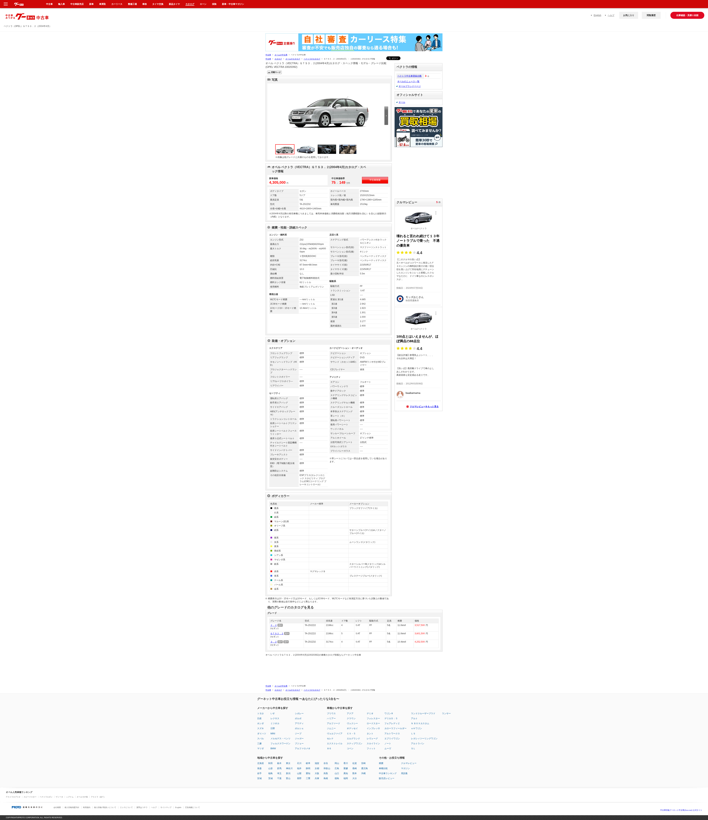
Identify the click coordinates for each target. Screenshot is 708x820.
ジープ (298, 733)
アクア (350, 713)
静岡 (308, 768)
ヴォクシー (352, 723)
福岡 (345, 778)
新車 (91, 4)
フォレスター (373, 718)
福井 (299, 768)
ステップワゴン (354, 743)
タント (370, 733)
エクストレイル (334, 743)
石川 (299, 763)
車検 (144, 4)
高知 (345, 773)
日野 (272, 728)
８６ (329, 748)
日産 (259, 718)
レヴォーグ (372, 738)
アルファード (333, 723)
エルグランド (353, 738)
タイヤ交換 (157, 4)
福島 (270, 773)
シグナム (70, 797)
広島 (337, 768)
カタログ (278, 59)
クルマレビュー (409, 763)
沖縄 (363, 773)
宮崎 (363, 763)
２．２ (273, 625)
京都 (317, 768)
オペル (402, 102)
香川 (345, 763)
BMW (273, 748)
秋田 (270, 763)
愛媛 (345, 768)
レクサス (274, 718)
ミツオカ (274, 723)
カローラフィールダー (395, 728)
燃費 (381, 763)
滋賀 (317, 763)
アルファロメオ (302, 748)
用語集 (404, 773)
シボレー (299, 713)
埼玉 (279, 773)
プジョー (299, 743)
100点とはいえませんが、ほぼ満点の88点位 (417, 339)
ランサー (446, 713)
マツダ (260, 748)
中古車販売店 (77, 4)
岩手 (259, 773)
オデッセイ (352, 728)
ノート (387, 743)
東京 (288, 763)
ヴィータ (59, 797)
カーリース (116, 4)
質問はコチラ (142, 807)
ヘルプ (611, 15)
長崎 (354, 768)
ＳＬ (413, 748)
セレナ (330, 738)
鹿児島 (364, 768)
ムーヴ (387, 748)
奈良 (326, 763)
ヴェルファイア (334, 733)
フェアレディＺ (392, 723)
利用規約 (86, 807)
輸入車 (61, 4)
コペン (350, 748)
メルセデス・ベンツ (280, 738)
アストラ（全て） (98, 797)
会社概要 (57, 807)
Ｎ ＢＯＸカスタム (420, 723)
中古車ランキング (388, 773)
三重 (308, 778)
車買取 (102, 4)
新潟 (288, 773)
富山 (288, 778)
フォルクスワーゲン (280, 743)
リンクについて (126, 807)
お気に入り (628, 15)
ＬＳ (413, 733)
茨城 (270, 778)
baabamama (413, 392)
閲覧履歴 (651, 15)
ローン (203, 4)
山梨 (299, 773)
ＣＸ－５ (351, 733)
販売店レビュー (386, 778)
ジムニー (331, 728)
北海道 (260, 763)
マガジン (405, 768)
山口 (337, 773)
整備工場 (132, 4)
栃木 (279, 763)
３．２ (273, 642)
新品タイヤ (174, 4)
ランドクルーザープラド (423, 713)
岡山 (337, 763)
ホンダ (260, 723)
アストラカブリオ (13, 797)
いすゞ (273, 713)
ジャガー (299, 738)
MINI (272, 733)
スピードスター (30, 797)
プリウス (331, 713)
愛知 (308, 773)
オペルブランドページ (410, 86)
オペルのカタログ (292, 59)
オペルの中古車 (281, 55)
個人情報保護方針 (72, 807)
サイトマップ (165, 807)
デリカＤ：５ (391, 718)
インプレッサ (373, 728)
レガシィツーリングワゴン (424, 738)
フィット (371, 748)
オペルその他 (82, 797)
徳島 (337, 778)
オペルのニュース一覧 (408, 81)
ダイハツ (261, 733)
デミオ (370, 713)
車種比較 (383, 768)
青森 (259, 768)
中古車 (268, 55)
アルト (414, 718)
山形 (270, 768)
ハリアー (331, 718)
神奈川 (289, 768)
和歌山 (327, 768)
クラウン (351, 718)
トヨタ (260, 713)
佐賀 (354, 763)
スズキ (260, 728)
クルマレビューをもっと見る (424, 406)
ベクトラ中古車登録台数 (409, 76)
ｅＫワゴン (416, 728)
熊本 (354, 773)
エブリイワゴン (392, 738)
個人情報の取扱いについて (105, 807)
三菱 (259, 743)
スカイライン (373, 743)
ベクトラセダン (46, 797)
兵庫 (317, 778)
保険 (214, 4)
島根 (326, 778)
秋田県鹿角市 (412, 300)
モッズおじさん (415, 297)
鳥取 (326, 773)
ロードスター (373, 723)
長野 (299, 778)
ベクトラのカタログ (312, 59)
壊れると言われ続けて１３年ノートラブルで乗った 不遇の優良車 (418, 240)
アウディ (299, 723)
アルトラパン (417, 743)
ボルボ (298, 718)
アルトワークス (392, 733)
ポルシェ (299, 728)
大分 (354, 778)
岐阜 (308, 763)
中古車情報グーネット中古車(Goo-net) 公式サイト (681, 810)
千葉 (279, 778)
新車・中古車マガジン (233, 4)
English (597, 15)
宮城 (259, 778)
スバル (260, 738)
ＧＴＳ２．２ (277, 633)
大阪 (317, 773)
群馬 (279, 768)
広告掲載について (192, 807)
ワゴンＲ (388, 713)
